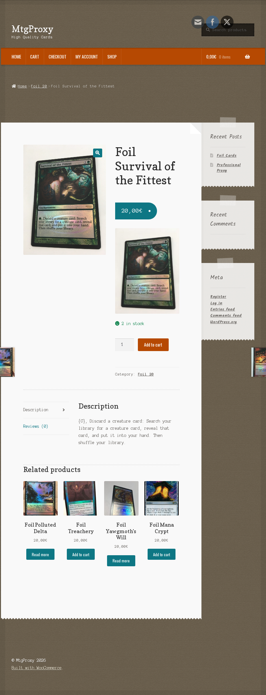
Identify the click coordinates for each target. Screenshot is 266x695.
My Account (87, 56)
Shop (112, 56)
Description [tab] (35, 410)
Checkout (57, 56)
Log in (216, 303)
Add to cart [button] (80, 554)
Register (218, 297)
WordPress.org (223, 322)
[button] (97, 153)
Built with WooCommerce (37, 668)
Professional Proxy (229, 168)
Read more (40, 554)
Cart (34, 56)
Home (16, 56)
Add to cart (153, 344)
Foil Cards (226, 155)
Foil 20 (39, 86)
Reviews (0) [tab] (35, 426)
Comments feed (226, 315)
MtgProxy (33, 28)
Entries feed (222, 309)
